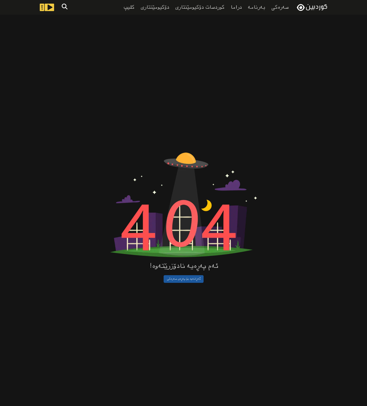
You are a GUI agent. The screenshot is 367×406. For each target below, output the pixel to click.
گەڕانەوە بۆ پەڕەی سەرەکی (184, 279)
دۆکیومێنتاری (154, 7)
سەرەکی (279, 7)
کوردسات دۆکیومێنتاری (199, 7)
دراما (235, 7)
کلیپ (128, 7)
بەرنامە (256, 7)
